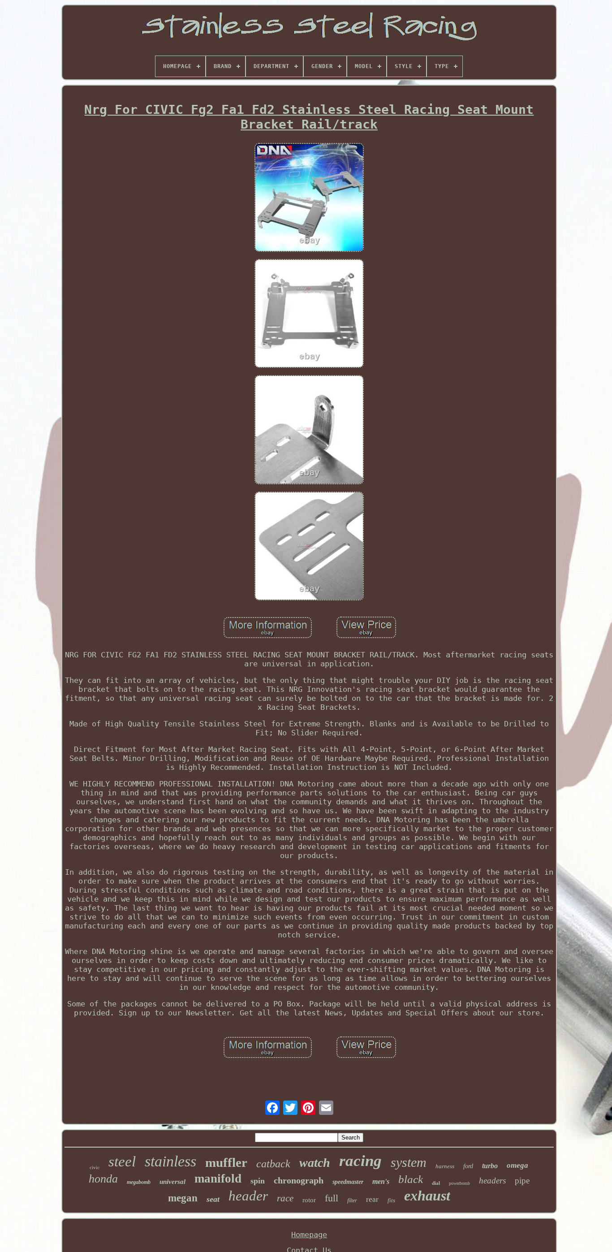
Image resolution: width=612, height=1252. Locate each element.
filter (352, 1200)
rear (372, 1199)
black (410, 1179)
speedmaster (347, 1182)
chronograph (298, 1180)
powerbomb (459, 1183)
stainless (170, 1161)
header (248, 1196)
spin (257, 1180)
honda (103, 1178)
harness (444, 1166)
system (409, 1162)
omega (517, 1165)
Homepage (309, 1234)
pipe (522, 1180)
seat (213, 1199)
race (285, 1198)
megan (183, 1198)
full (331, 1198)
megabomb (139, 1182)
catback (273, 1164)
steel (122, 1161)
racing (360, 1161)
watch (314, 1163)
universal (172, 1181)
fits (391, 1200)
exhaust (427, 1195)
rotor (309, 1200)
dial (436, 1183)
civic (94, 1167)
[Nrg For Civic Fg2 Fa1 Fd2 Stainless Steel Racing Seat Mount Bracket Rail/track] (309, 198)
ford (468, 1166)
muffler (226, 1162)
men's (380, 1181)
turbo (490, 1166)
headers (492, 1180)
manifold (217, 1178)
